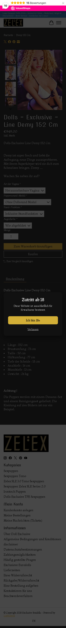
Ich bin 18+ (33, 320)
